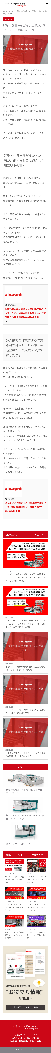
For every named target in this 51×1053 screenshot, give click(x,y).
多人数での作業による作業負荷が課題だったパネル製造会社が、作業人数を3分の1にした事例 (25, 506)
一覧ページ (37, 854)
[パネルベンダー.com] (27, 4)
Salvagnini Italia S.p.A (28, 1050)
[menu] (46, 4)
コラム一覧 (39, 535)
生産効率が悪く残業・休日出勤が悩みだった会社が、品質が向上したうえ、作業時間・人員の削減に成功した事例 (25, 312)
